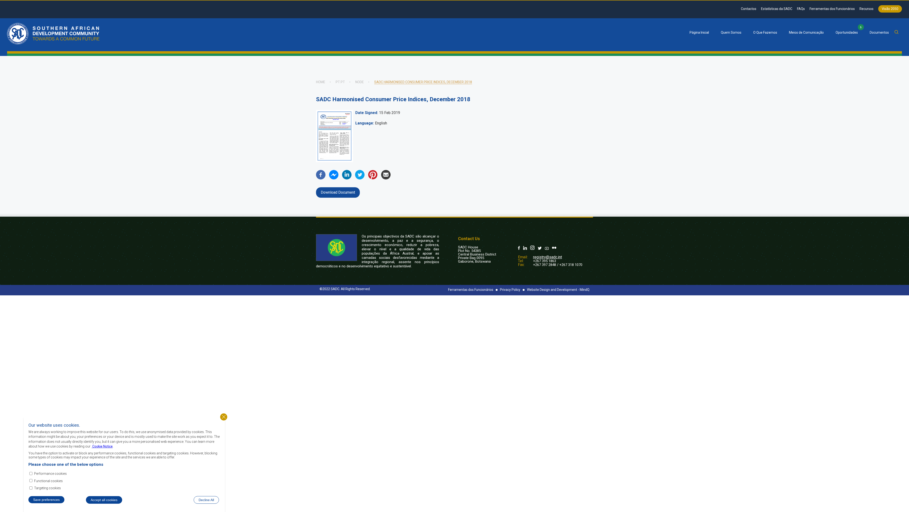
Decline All (206, 500)
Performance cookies (50, 473)
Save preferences (46, 499)
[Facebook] (320, 178)
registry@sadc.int (547, 257)
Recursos (866, 9)
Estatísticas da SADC (776, 9)
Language (364, 123)
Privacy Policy (510, 289)
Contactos (748, 9)
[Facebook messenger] (334, 178)
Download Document (338, 192)
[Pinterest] (373, 178)
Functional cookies (48, 481)
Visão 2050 (890, 9)
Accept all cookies (104, 500)
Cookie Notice (102, 446)
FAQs (801, 9)
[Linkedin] (347, 178)
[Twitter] (360, 178)
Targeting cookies (47, 488)
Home (320, 82)
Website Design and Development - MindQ (558, 289)
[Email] (386, 178)
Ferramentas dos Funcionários (832, 9)
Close (223, 417)
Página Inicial (699, 32)
